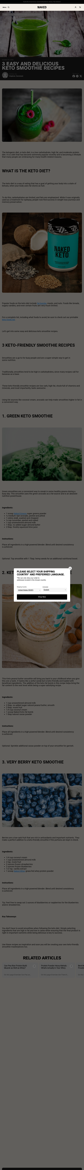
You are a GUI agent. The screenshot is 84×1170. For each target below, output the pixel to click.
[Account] (75, 7)
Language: (45, 587)
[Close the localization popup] (70, 568)
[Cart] (80, 7)
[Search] (8, 7)
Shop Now (42, 597)
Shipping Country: (22, 587)
